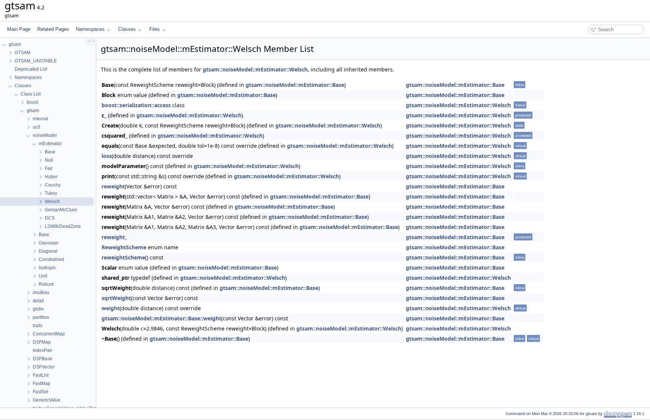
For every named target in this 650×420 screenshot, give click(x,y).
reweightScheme (123, 257)
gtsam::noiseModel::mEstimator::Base (295, 84)
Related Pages (53, 29)
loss (107, 155)
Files (154, 29)
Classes (127, 29)
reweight (113, 186)
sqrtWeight (116, 298)
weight (111, 308)
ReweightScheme (124, 247)
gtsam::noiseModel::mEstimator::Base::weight (161, 318)
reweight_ (114, 237)
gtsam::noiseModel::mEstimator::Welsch (255, 69)
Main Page (18, 29)
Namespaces (90, 29)
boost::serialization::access (136, 105)
